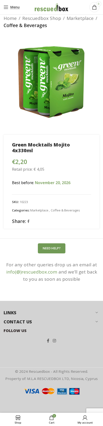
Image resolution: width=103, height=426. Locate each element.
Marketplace (80, 18)
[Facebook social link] (28, 221)
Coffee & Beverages (25, 25)
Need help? (52, 248)
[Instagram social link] (54, 340)
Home (10, 18)
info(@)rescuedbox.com (31, 272)
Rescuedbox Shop (41, 18)
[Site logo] (51, 7)
